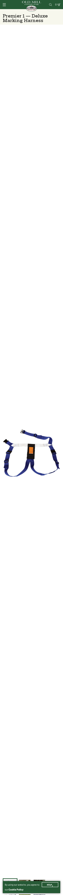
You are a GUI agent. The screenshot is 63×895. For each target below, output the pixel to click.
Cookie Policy (16, 889)
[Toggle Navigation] (4, 4)
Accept (50, 884)
